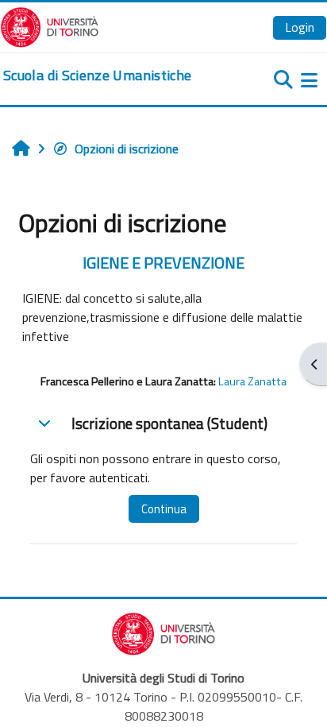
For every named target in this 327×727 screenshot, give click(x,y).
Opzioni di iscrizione (127, 148)
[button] (44, 422)
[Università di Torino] (49, 25)
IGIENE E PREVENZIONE (163, 262)
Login (299, 27)
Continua (164, 509)
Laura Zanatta (252, 381)
